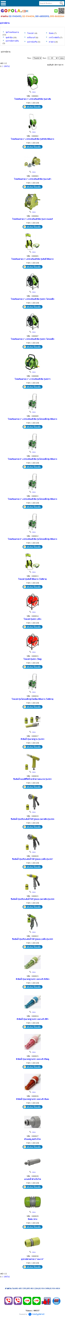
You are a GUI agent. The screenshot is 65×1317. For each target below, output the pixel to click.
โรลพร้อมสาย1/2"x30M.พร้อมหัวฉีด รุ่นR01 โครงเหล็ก (32, 339)
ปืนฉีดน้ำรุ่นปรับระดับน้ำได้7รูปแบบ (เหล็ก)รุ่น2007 (32, 859)
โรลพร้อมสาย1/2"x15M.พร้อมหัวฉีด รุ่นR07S (32, 379)
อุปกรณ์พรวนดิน (12, 41)
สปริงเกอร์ (31, 38)
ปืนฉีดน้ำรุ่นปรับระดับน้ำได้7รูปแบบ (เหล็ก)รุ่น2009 (32, 939)
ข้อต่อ (51, 33)
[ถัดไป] (7, 66)
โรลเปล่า (30, 33)
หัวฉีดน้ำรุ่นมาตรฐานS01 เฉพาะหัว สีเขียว (32, 979)
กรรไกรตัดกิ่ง (54, 38)
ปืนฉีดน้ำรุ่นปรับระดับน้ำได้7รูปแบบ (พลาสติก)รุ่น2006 (32, 819)
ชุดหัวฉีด (9, 38)
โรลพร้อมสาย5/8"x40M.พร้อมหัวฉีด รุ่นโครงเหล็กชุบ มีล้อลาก (32, 539)
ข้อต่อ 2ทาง (32, 1219)
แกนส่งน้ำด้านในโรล (32, 1179)
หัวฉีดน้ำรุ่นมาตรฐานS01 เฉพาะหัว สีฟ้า (32, 1019)
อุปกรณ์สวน (5, 23)
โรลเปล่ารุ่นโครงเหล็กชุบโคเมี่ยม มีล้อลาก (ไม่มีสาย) (33, 699)
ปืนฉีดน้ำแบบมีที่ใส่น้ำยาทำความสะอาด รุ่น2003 (32, 779)
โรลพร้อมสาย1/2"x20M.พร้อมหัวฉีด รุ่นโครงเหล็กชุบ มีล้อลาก (32, 419)
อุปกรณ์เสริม (32, 42)
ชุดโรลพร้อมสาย (12, 32)
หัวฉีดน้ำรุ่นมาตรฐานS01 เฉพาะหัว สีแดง (32, 1099)
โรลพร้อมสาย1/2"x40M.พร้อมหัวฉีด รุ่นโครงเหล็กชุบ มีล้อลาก (32, 499)
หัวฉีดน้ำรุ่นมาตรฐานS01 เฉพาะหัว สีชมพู (32, 1059)
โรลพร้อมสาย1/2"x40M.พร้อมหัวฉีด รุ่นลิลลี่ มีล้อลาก (32, 259)
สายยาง (52, 42)
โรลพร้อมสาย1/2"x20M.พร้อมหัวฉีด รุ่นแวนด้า (32, 179)
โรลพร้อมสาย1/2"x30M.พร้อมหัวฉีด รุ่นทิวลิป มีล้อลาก (32, 139)
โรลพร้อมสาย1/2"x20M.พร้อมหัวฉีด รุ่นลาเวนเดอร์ (32, 219)
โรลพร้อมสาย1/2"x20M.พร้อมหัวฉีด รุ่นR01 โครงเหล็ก (32, 299)
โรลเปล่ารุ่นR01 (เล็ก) (32, 619)
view (33, 92)
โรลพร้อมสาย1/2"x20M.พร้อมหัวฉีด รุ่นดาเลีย (32, 99)
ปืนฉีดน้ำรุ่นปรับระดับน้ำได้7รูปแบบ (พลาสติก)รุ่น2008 (32, 899)
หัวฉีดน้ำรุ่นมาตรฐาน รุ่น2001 (32, 739)
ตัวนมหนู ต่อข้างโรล (32, 1139)
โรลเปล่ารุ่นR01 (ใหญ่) (33, 659)
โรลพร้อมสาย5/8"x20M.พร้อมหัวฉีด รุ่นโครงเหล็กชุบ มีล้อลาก (32, 459)
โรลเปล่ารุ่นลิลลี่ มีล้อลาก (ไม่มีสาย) (32, 579)
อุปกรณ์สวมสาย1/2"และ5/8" (32, 1259)
